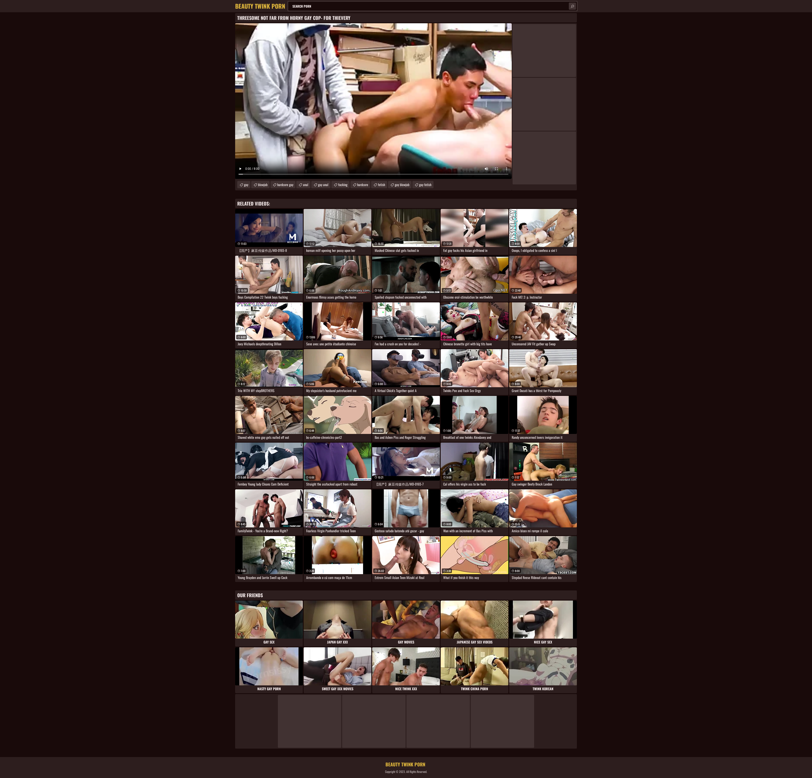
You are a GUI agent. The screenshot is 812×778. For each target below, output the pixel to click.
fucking (342, 184)
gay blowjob (402, 184)
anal (305, 184)
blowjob (262, 184)
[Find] (572, 6)
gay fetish (425, 184)
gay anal (323, 184)
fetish (381, 184)
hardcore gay (285, 184)
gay (246, 184)
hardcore (362, 184)
